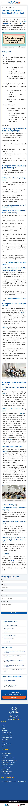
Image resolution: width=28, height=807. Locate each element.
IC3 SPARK (4, 730)
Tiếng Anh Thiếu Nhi (7, 744)
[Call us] (15, 717)
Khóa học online (7, 632)
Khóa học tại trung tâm (9, 628)
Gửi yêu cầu (14, 613)
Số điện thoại (3, 584)
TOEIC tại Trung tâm (7, 767)
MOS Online (5, 755)
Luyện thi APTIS (6, 773)
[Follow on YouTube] (17, 717)
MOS (3, 726)
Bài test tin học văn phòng (9, 635)
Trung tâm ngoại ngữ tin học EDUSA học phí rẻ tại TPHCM (14, 666)
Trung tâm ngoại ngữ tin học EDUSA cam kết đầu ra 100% (13, 661)
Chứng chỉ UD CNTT (7, 735)
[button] (2, 2)
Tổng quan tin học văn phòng (10, 625)
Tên (1, 579)
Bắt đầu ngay (14, 697)
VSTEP (3, 739)
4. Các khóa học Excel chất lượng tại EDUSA (14, 86)
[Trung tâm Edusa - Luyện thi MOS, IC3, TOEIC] (14, 2)
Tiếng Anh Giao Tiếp (7, 737)
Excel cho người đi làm (9, 638)
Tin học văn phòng (10, 7)
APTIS (3, 746)
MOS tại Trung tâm (6, 753)
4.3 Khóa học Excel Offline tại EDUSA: (13, 446)
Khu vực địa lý (4, 595)
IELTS (7, 739)
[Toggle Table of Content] (3, 55)
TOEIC (3, 741)
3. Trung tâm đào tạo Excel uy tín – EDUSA (14, 84)
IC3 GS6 (4, 728)
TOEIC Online (5, 769)
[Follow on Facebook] (10, 717)
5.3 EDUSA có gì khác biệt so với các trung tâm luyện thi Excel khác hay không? (17, 119)
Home (3, 7)
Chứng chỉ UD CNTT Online (8, 762)
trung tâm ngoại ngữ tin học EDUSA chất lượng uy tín (14, 670)
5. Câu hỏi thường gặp (9, 105)
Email (2, 590)
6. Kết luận (6, 125)
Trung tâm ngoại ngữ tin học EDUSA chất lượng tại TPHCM (14, 652)
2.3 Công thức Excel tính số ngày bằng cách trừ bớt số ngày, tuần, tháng (17, 78)
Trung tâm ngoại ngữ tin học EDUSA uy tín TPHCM (13, 656)
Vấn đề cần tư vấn (4, 601)
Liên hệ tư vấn (7, 642)
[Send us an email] (13, 717)
